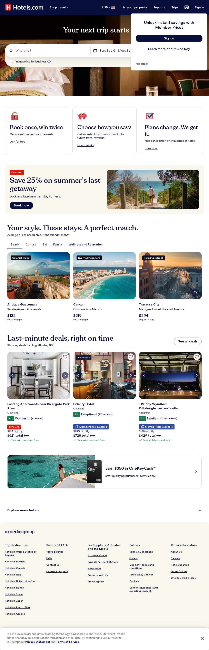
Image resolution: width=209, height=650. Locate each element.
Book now (21, 205)
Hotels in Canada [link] (15, 568)
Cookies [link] (134, 581)
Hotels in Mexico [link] (15, 561)
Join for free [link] (17, 141)
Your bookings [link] (54, 551)
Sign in (199, 7)
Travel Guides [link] (179, 571)
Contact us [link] (52, 564)
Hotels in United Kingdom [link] (20, 581)
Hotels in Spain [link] (14, 594)
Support (159, 7)
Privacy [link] (133, 558)
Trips (174, 7)
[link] (169, 63)
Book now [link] (151, 148)
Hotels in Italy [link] (13, 574)
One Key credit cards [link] (183, 577)
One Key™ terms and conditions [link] (141, 566)
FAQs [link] (49, 558)
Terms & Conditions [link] (141, 551)
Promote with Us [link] (98, 574)
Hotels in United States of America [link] (21, 553)
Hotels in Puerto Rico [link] (17, 607)
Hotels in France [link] (14, 587)
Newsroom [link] (94, 568)
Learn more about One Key (169, 49)
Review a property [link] (57, 571)
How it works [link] (85, 145)
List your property (134, 7)
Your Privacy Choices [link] (141, 574)
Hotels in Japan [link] (14, 600)
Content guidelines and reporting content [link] (143, 589)
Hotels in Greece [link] (15, 613)
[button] (104, 510)
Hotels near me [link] (180, 564)
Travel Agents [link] (96, 581)
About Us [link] (176, 551)
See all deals (187, 341)
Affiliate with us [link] (97, 555)
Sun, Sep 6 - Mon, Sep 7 (117, 50)
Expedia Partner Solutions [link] (103, 561)
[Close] (202, 638)
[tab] (14, 244)
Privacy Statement (37, 641)
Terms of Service (67, 641)
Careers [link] (175, 558)
